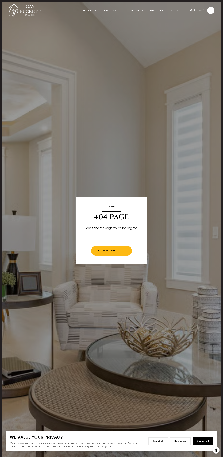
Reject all (158, 441)
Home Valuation (133, 10)
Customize (180, 441)
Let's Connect (175, 10)
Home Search (111, 10)
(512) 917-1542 (195, 10)
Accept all (203, 441)
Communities (155, 10)
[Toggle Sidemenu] (210, 10)
